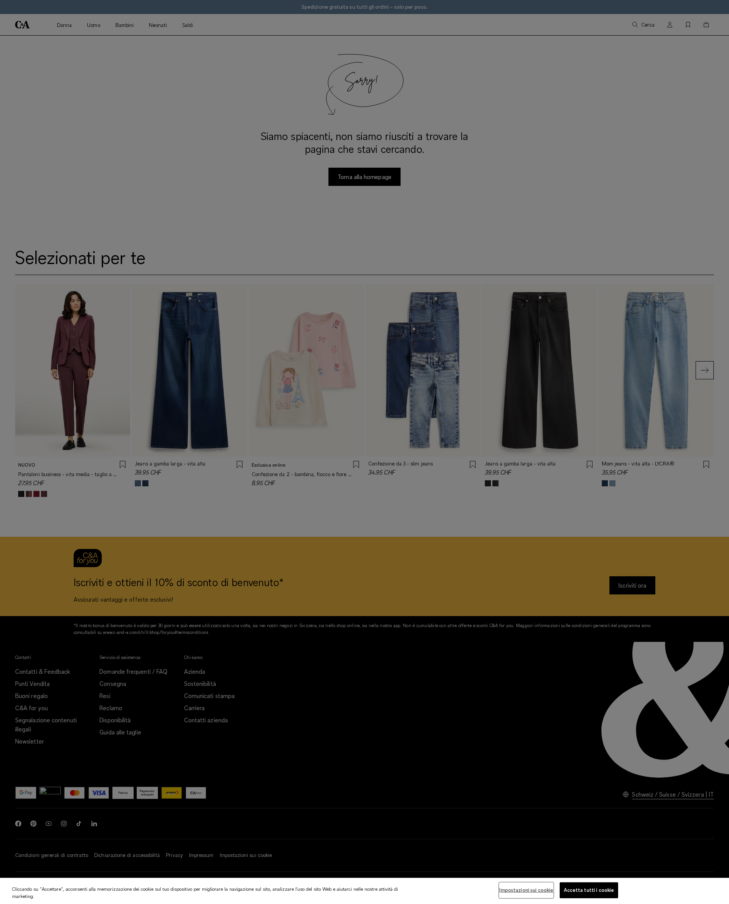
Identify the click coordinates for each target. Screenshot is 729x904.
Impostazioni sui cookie (526, 890)
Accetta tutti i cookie (589, 890)
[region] (364, 891)
